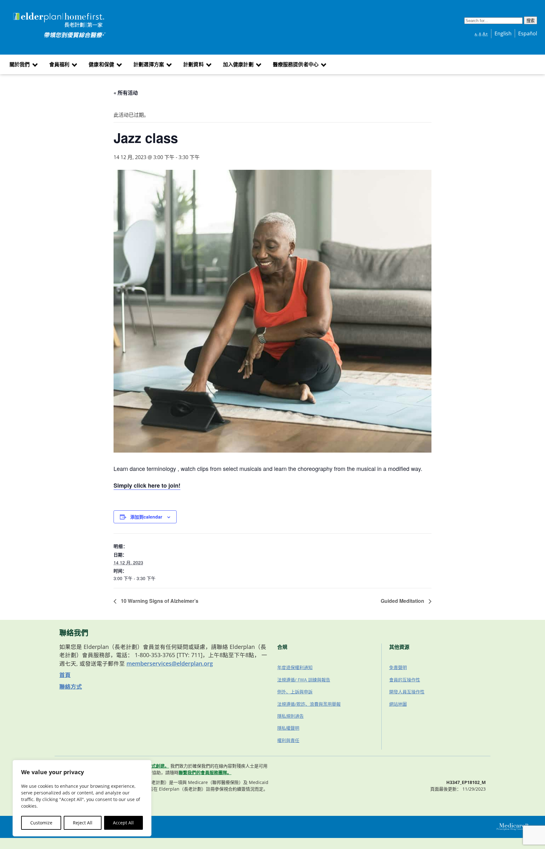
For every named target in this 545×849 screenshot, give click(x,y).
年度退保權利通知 (295, 667)
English (503, 33)
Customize (41, 823)
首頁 (65, 675)
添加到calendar (146, 517)
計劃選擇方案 (148, 64)
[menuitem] (22, 64)
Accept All (123, 823)
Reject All (82, 823)
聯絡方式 (70, 686)
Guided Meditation (403, 600)
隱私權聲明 (288, 728)
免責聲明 (398, 667)
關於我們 (19, 64)
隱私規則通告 (290, 716)
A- (476, 34)
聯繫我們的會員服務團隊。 (205, 772)
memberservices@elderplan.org (169, 663)
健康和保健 (101, 64)
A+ (485, 34)
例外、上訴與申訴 (295, 692)
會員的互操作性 (404, 680)
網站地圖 (398, 704)
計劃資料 (193, 64)
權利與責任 (288, 740)
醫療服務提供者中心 (296, 64)
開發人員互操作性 (407, 692)
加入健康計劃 (238, 64)
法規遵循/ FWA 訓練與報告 (303, 680)
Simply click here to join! (147, 485)
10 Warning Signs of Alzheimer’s (159, 600)
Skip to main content (29, 13)
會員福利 (59, 64)
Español (527, 33)
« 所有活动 (126, 92)
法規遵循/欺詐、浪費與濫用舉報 (309, 704)
